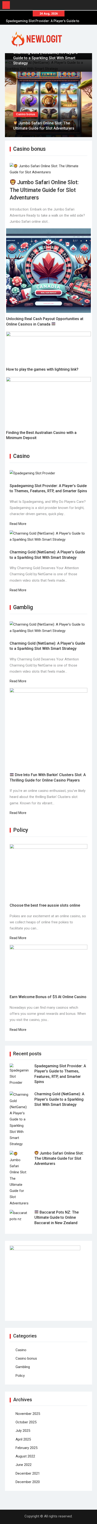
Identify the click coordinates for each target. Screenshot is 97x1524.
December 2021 (28, 1473)
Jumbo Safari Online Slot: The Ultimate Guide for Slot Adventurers (44, 190)
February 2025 (26, 1448)
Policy (20, 1375)
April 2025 (23, 1439)
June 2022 (24, 1465)
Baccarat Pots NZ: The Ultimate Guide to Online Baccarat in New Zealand (56, 1217)
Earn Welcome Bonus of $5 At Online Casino (48, 997)
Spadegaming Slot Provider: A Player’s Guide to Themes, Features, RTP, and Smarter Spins (48, 488)
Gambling (23, 1367)
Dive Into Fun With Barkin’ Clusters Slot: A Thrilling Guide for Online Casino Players (48, 777)
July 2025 (23, 1431)
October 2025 (26, 1422)
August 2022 (25, 1456)
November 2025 (28, 1414)
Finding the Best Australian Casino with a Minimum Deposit (41, 435)
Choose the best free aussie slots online (45, 905)
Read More (18, 524)
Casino (21, 1350)
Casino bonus (25, 114)
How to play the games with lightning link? (42, 369)
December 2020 (28, 1482)
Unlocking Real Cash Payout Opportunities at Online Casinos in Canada (44, 321)
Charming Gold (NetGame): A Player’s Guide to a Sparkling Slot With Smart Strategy (45, 57)
